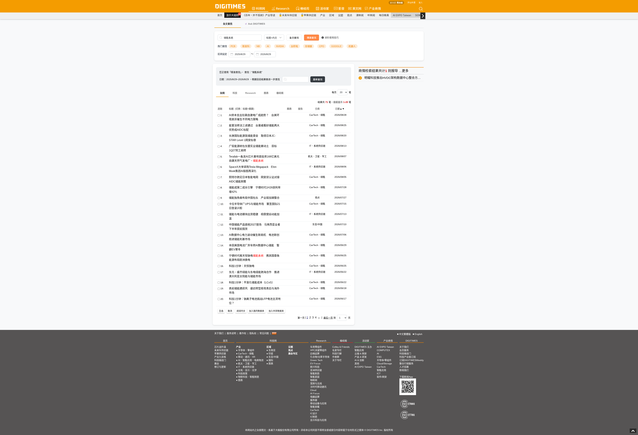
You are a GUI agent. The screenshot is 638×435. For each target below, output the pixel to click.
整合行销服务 (406, 363)
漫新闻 (360, 15)
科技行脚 (337, 353)
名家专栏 (337, 350)
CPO (321, 46)
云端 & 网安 (361, 353)
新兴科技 (314, 366)
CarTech (314, 410)
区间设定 (222, 54)
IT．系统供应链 (246, 366)
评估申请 (411, 2)
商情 (362, 71)
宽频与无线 (316, 383)
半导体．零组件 (246, 350)
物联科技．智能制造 (248, 376)
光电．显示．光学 (247, 370)
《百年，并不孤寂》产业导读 (259, 15)
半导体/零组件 (384, 360)
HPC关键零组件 (318, 350)
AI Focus (314, 393)
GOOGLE (336, 46)
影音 (340, 8)
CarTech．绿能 (246, 353)
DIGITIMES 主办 (363, 347)
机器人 (352, 46)
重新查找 (317, 79)
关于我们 (219, 333)
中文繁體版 (405, 334)
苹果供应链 (310, 15)
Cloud (313, 390)
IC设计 (313, 413)
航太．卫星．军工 (247, 363)
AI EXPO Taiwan (402, 15)
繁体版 (393, 2)
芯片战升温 (220, 347)
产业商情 (375, 8)
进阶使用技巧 (332, 37)
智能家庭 (314, 376)
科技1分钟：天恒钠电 (241, 266)
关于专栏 (337, 360)
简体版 (400, 2)
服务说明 (231, 333)
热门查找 (222, 46)
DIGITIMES (412, 340)
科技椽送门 (220, 360)
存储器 (308, 46)
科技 (235, 93)
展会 (216, 363)
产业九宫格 (220, 357)
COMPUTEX (383, 350)
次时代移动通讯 (318, 386)
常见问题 (264, 333)
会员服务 (404, 350)
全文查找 (294, 37)
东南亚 (271, 350)
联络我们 (404, 370)
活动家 (324, 8)
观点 (349, 15)
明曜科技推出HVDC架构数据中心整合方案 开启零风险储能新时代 (407, 77)
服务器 (313, 400)
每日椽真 (384, 15)
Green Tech (316, 360)
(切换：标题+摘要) (244, 108)
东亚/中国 (273, 357)
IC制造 (313, 416)
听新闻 (371, 15)
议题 (340, 15)
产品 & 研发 (361, 357)
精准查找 (311, 37)
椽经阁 (304, 8)
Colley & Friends (341, 347)
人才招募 (404, 366)
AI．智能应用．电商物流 (251, 360)
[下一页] (319, 317)
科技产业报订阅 (407, 357)
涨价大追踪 (233, 15)
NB (258, 46)
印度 (270, 353)
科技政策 (242, 373)
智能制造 (314, 373)
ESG (379, 357)
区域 (331, 15)
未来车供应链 (289, 15)
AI (268, 46)
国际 (270, 360)
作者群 (335, 357)
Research (282, 8)
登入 (421, 2)
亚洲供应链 (316, 370)
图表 (266, 93)
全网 (222, 93)
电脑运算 (314, 396)
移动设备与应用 (318, 403)
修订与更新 (220, 366)
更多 (405, 71)
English (418, 334)
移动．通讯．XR (246, 357)
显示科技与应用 (318, 420)
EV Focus (315, 363)
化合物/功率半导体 (319, 357)
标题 (231, 108)
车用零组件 (316, 347)
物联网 (313, 380)
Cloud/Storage (384, 363)
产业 (322, 15)
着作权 (242, 333)
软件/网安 (382, 376)
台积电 (294, 46)
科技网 (260, 8)
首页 (219, 15)
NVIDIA (280, 46)
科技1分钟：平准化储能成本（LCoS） (251, 282)
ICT (379, 373)
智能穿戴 (314, 406)
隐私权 (252, 333)
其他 (357, 363)
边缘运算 (314, 353)
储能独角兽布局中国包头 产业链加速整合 (254, 197)
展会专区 (293, 353)
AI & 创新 (359, 360)
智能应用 (359, 350)
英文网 (356, 8)
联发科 (245, 46)
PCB (233, 46)
